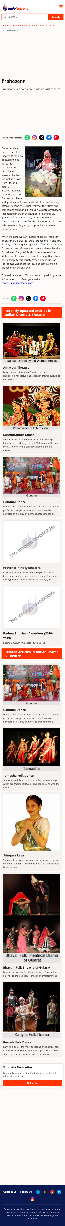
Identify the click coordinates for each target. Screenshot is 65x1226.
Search (56, 16)
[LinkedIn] (59, 1191)
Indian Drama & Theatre (43, 25)
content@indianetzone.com (17, 283)
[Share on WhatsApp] (27, 137)
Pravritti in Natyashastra (22, 568)
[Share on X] (41, 137)
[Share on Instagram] (34, 137)
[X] (45, 1191)
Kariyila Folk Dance (17, 1042)
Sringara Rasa (13, 855)
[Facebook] (38, 1191)
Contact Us (9, 1191)
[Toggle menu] (60, 7)
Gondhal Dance (14, 502)
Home (6, 25)
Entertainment (20, 25)
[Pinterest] (52, 1191)
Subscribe (32, 1083)
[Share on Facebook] (49, 137)
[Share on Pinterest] (56, 137)
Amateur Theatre (16, 367)
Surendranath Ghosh (18, 435)
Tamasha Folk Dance (18, 776)
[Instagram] (32, 1198)
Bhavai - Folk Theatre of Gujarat (26, 967)
